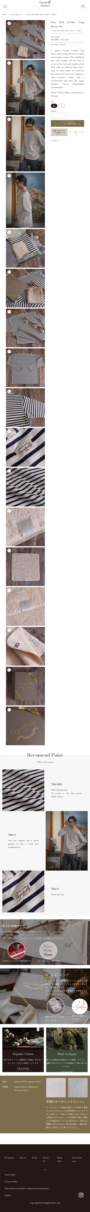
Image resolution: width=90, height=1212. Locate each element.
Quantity (54, 111)
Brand (23, 1157)
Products (9, 1157)
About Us (46, 1159)
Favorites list (77, 1159)
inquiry (8, 1195)
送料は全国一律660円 (58, 45)
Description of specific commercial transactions (27, 1188)
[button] (5, 6)
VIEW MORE (23, 1068)
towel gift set (16, 14)
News (34, 1157)
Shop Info (59, 1159)
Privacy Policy (11, 1181)
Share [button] (56, 140)
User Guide (10, 1174)
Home (4, 14)
